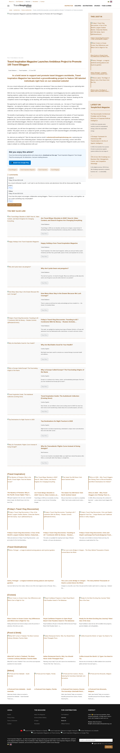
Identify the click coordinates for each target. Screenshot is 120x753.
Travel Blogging (55, 169)
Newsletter (35, 1)
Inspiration (69, 5)
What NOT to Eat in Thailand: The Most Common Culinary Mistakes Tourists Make (22, 657)
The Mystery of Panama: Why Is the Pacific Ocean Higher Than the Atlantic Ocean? (19, 495)
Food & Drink (106, 5)
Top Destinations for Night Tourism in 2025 (57, 421)
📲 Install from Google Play (20, 162)
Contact (42, 1)
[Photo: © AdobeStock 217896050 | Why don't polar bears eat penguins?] (23, 275)
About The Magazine (39, 714)
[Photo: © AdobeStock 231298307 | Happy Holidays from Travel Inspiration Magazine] (23, 250)
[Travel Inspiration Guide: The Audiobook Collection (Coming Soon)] (23, 402)
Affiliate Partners (65, 723)
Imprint (9, 714)
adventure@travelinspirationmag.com (59, 137)
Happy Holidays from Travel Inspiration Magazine (59, 243)
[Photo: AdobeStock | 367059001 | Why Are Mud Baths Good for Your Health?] (23, 351)
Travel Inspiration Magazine (27, 169)
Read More (44, 233)
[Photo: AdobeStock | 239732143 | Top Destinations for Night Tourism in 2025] (23, 427)
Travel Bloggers (13, 169)
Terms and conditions (107, 743)
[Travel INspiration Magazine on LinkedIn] (88, 730)
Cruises (97, 5)
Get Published (19, 1)
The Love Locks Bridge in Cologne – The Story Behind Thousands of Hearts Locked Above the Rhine (85, 582)
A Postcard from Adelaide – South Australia (19, 690)
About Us (11, 1)
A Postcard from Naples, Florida (45, 689)
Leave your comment (14, 204)
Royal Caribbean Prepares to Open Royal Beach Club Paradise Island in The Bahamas (58, 620)
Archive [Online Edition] (40, 717)
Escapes (78, 5)
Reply (10, 187)
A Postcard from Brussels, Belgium (97, 690)
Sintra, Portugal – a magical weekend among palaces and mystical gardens (99, 74)
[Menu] (8, 5)
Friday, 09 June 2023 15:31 (16, 193)
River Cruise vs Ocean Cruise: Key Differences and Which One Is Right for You (100, 56)
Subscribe (109, 747)
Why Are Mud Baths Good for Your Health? (57, 345)
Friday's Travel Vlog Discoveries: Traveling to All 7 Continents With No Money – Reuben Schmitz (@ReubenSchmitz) (59, 322)
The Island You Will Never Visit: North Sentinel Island (72, 494)
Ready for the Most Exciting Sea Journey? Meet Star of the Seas (95, 620)
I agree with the (103, 743)
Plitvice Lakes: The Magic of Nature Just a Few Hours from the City (100, 91)
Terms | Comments (12, 720)
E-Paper (36, 720)
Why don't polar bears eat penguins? (55, 268)
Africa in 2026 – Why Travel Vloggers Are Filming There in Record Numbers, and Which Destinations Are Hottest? (98, 496)
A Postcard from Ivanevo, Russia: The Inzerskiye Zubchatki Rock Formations (73, 691)
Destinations (88, 5)
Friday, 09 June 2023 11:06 (16, 180)
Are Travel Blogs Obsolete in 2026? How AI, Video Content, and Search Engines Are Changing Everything (46, 496)
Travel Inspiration (23, 70)
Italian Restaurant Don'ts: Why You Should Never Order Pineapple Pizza (58, 657)
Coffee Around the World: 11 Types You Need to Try (95, 657)
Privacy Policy (10, 717)
